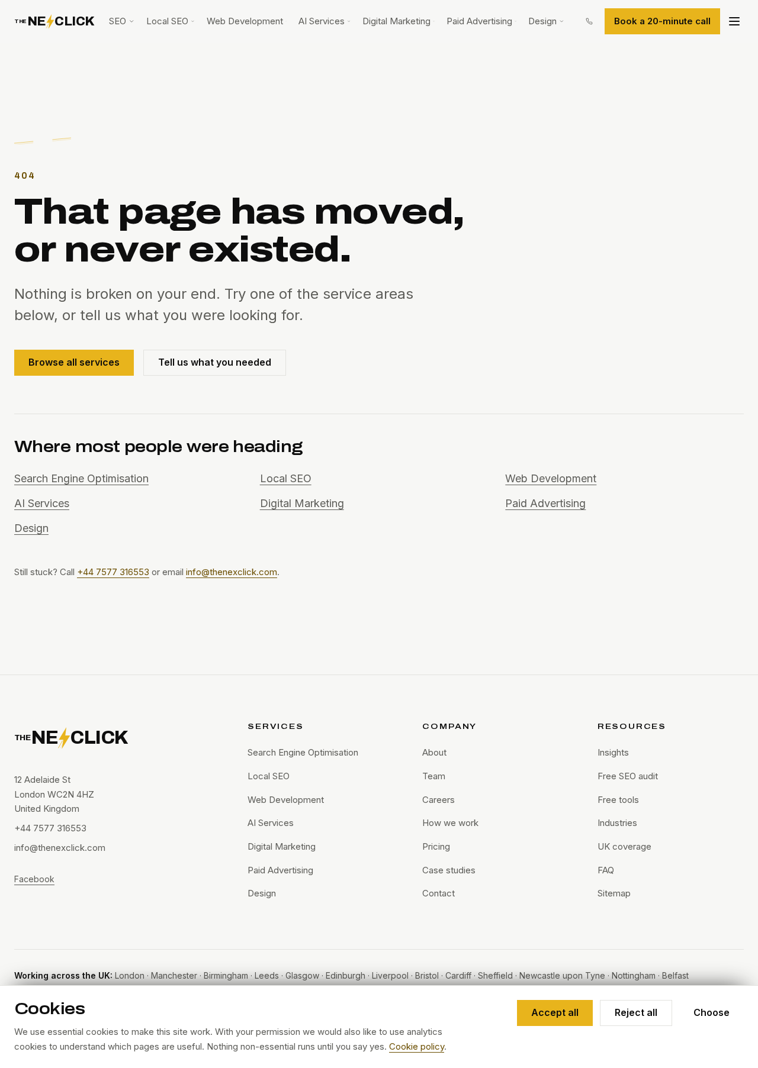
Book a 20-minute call (662, 21)
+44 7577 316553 (113, 571)
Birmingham (226, 975)
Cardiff (458, 975)
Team (433, 776)
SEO (117, 21)
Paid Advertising (479, 21)
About (434, 752)
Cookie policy (416, 1046)
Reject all (636, 1012)
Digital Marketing (396, 21)
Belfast (675, 975)
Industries (617, 822)
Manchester (174, 975)
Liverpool (390, 975)
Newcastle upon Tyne (562, 975)
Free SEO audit (628, 776)
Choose (711, 1012)
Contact (438, 893)
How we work (450, 822)
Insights (613, 752)
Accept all (555, 1012)
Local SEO (167, 21)
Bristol (427, 975)
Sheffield (495, 975)
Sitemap (614, 893)
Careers (438, 799)
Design (542, 21)
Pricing (436, 846)
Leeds (267, 975)
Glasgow (302, 975)
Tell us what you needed (214, 362)
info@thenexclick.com (231, 571)
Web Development (245, 21)
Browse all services (74, 362)
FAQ (606, 870)
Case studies (449, 870)
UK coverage (624, 846)
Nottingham (634, 975)
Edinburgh (345, 975)
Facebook (34, 879)
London (129, 975)
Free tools (618, 799)
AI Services (321, 21)
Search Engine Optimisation (81, 478)
